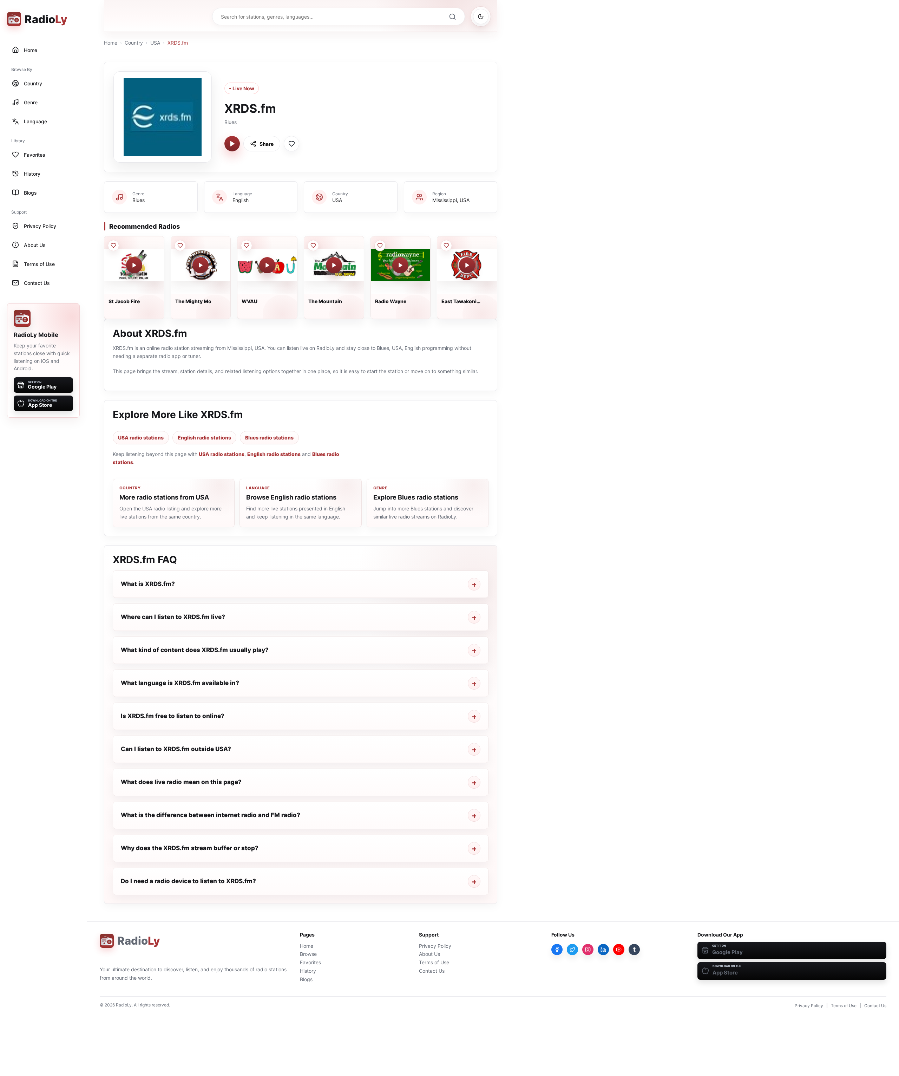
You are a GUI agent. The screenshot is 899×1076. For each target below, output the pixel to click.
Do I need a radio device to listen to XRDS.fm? (188, 881)
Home (110, 43)
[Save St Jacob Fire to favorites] (113, 245)
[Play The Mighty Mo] (200, 265)
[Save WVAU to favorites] (246, 245)
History (308, 971)
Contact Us (432, 971)
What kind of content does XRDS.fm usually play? (195, 649)
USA (155, 43)
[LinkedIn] (603, 949)
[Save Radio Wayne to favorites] (380, 245)
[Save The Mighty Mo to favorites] (180, 245)
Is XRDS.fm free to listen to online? (172, 715)
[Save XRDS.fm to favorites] (291, 143)
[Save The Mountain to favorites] (313, 245)
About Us (429, 954)
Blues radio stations (269, 438)
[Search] (452, 16)
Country (134, 43)
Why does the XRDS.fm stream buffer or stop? (189, 848)
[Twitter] (572, 949)
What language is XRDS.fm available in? (180, 682)
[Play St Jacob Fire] (134, 265)
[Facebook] (557, 949)
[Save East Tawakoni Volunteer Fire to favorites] (446, 245)
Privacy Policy (435, 946)
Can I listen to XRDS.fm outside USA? (176, 748)
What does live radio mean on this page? (181, 781)
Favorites (310, 962)
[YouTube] (618, 949)
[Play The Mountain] (334, 265)
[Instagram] (587, 949)
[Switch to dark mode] (480, 16)
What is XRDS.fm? (148, 583)
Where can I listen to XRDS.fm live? (173, 616)
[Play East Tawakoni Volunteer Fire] (467, 265)
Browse (308, 954)
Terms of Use (434, 962)
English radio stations (204, 438)
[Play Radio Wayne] (400, 265)
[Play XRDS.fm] (232, 143)
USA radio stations (141, 438)
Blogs (306, 979)
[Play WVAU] (267, 265)
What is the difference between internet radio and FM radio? (210, 815)
